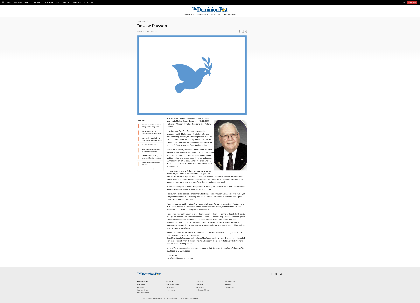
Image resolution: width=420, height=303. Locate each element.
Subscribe (412, 2)
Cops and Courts (142, 290)
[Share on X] (245, 31)
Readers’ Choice (62, 2)
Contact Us (76, 2)
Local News (141, 284)
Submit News (215, 15)
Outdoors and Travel (202, 290)
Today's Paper (202, 15)
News (9, 2)
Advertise (228, 284)
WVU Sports (170, 287)
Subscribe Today (230, 15)
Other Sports (170, 290)
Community (199, 284)
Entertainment (200, 287)
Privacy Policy (229, 287)
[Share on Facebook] (241, 31)
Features (18, 2)
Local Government (143, 293)
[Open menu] (3, 2)
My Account (89, 2)
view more (149, 169)
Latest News (142, 281)
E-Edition (49, 2)
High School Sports (172, 284)
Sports (27, 2)
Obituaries (37, 2)
